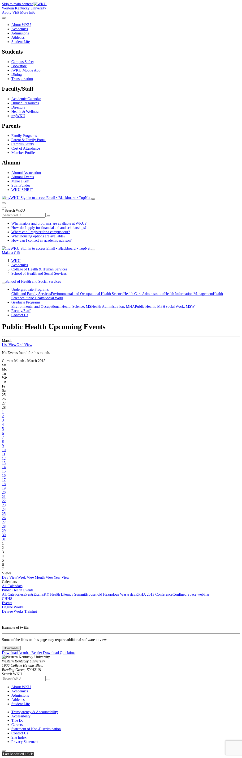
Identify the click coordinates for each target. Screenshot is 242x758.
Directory (18, 107)
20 (4, 492)
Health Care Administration (143, 294)
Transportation (22, 79)
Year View (61, 577)
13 (4, 463)
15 (4, 471)
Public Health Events (17, 590)
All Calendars (12, 586)
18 (4, 484)
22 (4, 501)
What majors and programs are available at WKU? (48, 223)
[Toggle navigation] (4, 282)
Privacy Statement (24, 742)
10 (4, 450)
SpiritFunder (20, 185)
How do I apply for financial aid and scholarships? (48, 228)
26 (4, 518)
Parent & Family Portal (28, 140)
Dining (16, 74)
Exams (39, 594)
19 (4, 488)
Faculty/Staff (20, 311)
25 (4, 514)
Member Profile (23, 153)
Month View (44, 577)
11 (3, 454)
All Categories (12, 594)
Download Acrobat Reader (22, 653)
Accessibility (20, 716)
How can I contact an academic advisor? (41, 240)
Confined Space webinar (191, 594)
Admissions (20, 33)
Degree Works (12, 607)
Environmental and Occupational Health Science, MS (51, 306)
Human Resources (25, 103)
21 (4, 497)
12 (4, 458)
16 (4, 475)
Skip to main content (17, 4)
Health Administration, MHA (113, 306)
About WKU (21, 25)
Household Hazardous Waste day (110, 594)
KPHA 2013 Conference (154, 594)
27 (4, 522)
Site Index (18, 737)
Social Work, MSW (180, 306)
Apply (6, 12)
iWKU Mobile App (25, 70)
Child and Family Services (31, 294)
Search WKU (13, 210)
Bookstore (19, 66)
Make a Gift (20, 181)
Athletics (18, 37)
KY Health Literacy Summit (65, 594)
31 (4, 539)
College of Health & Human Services (39, 269)
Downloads (11, 648)
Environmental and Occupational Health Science (87, 294)
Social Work (54, 298)
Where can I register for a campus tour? (40, 232)
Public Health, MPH (150, 306)
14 (4, 467)
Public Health (34, 298)
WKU (16, 261)
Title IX (17, 720)
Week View (26, 577)
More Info (27, 12)
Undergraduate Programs (30, 289)
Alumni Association (26, 173)
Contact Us (19, 315)
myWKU (18, 116)
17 (4, 480)
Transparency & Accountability (34, 712)
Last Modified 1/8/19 (18, 754)
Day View (9, 577)
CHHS (7, 599)
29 (4, 531)
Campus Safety (22, 62)
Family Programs (24, 136)
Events (28, 594)
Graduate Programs (25, 302)
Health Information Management (188, 294)
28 (4, 526)
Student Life (20, 42)
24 (4, 509)
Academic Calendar (26, 99)
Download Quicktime (59, 653)
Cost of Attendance (25, 148)
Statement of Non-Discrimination (36, 729)
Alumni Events (22, 177)
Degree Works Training (19, 611)
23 (4, 505)
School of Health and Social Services (39, 273)
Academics (19, 29)
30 (4, 535)
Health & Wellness (25, 111)
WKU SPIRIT (22, 190)
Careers (17, 725)
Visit (15, 12)
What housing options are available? (38, 236)
